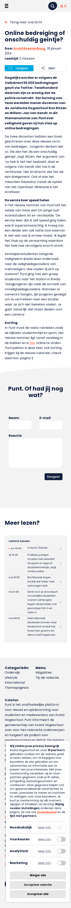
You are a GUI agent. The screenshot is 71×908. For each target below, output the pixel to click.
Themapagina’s (17, 687)
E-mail (45, 418)
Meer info (44, 827)
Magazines (44, 672)
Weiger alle (38, 875)
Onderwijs (12, 672)
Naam (14, 418)
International (15, 682)
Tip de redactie (47, 677)
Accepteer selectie (38, 885)
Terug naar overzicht (26, 22)
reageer (22, 68)
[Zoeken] (53, 6)
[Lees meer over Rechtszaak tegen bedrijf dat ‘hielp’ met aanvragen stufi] (36, 582)
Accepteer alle (38, 894)
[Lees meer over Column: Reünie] (36, 548)
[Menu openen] (6, 6)
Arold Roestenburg (29, 48)
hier (33, 343)
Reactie (15, 435)
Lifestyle (11, 677)
